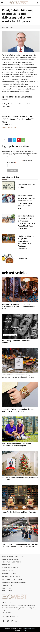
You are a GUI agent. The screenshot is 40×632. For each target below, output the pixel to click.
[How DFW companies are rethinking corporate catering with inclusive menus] (20, 360)
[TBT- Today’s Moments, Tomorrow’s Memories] (20, 326)
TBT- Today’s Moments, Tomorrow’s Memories (16, 341)
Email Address (11, 162)
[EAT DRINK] (8, 258)
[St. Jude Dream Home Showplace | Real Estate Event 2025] (20, 463)
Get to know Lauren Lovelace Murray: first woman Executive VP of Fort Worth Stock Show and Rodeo (26, 222)
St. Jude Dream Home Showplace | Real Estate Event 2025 (20, 478)
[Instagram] (7, 620)
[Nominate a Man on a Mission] (8, 185)
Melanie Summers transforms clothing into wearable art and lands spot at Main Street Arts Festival (26, 202)
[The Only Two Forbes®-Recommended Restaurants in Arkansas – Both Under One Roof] (20, 289)
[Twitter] (14, 140)
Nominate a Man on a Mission (26, 186)
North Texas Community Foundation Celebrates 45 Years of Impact (16, 444)
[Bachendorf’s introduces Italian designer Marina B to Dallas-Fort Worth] (20, 394)
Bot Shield (23, 630)
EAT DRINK (22, 258)
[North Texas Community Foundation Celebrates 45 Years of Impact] (20, 429)
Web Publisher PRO (30, 628)
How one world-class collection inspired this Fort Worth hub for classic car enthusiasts (20, 545)
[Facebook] (10, 140)
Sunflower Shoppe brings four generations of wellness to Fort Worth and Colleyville (25, 242)
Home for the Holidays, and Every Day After (19, 512)
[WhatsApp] (23, 140)
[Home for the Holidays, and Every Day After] (20, 497)
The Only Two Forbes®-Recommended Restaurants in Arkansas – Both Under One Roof (19, 306)
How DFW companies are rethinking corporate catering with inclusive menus (18, 376)
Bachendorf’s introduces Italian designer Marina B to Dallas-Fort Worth (18, 410)
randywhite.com (9, 127)
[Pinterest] (19, 140)
